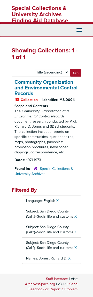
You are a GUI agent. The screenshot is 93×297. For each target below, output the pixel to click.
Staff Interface (57, 279)
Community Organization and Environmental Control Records (46, 88)
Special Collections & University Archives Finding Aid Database (40, 14)
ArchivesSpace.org (40, 284)
